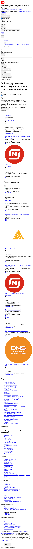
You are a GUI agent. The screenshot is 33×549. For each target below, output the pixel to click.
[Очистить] (3, 54)
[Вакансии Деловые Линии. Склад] (18, 234)
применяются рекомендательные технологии (14, 532)
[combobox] (8, 51)
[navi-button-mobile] (2, 37)
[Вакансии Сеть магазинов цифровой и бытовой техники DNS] (18, 350)
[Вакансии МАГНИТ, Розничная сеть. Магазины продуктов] (18, 154)
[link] (3, 28)
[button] (2, 32)
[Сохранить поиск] (2, 59)
